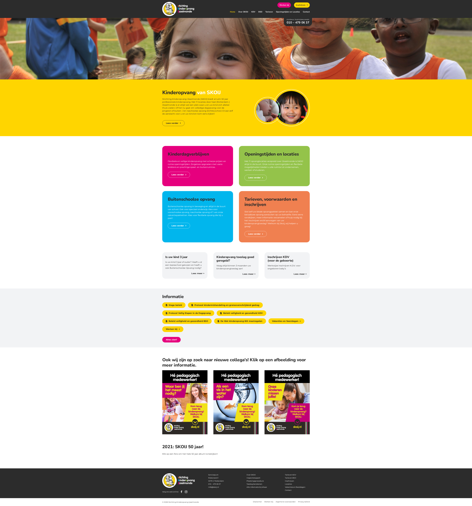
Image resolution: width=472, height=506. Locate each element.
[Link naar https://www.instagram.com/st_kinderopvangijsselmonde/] (186, 491)
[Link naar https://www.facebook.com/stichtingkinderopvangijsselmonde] (181, 492)
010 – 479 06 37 (214, 484)
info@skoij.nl (213, 487)
